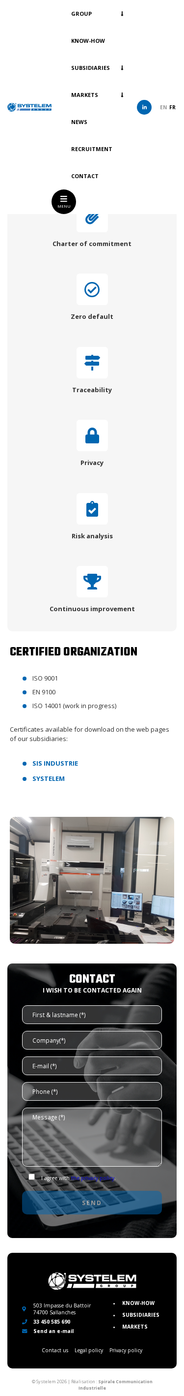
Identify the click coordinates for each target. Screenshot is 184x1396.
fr (172, 107)
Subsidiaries (90, 67)
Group (81, 13)
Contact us (55, 1350)
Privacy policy (125, 1350)
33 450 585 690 (51, 1321)
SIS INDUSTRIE (55, 763)
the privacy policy (92, 1178)
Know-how (88, 40)
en (163, 107)
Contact (85, 176)
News (79, 121)
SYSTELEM (48, 778)
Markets (84, 94)
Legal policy (89, 1350)
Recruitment (91, 149)
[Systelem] (29, 107)
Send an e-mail (53, 1331)
